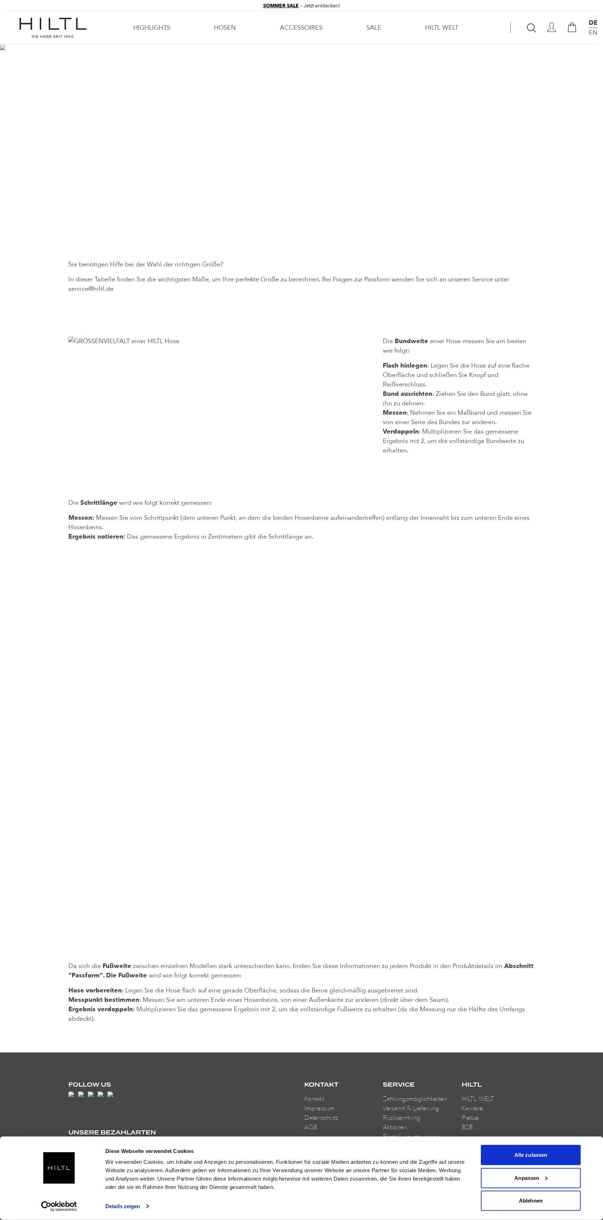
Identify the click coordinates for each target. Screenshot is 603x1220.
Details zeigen (122, 1206)
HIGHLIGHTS (151, 27)
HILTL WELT (441, 27)
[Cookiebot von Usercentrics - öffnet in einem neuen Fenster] (59, 1206)
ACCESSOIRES (301, 27)
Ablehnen (531, 1201)
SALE (373, 27)
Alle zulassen (530, 1155)
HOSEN (225, 27)
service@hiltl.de (90, 288)
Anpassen (526, 1178)
